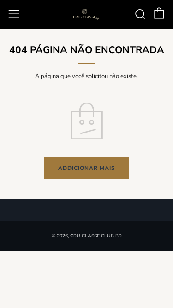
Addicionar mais (86, 168)
